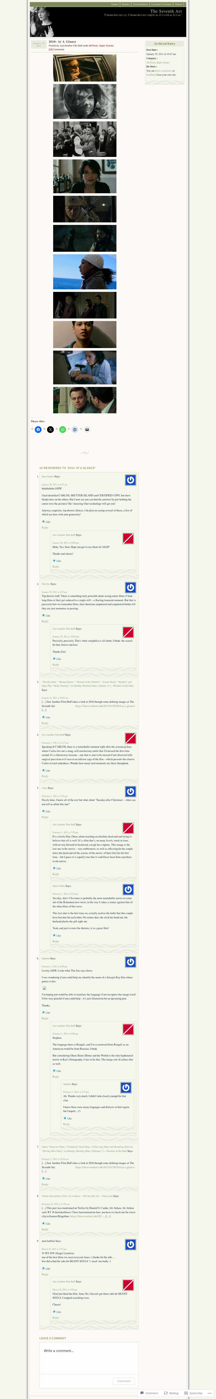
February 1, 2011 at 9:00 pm (65, 1033)
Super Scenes (106, 45)
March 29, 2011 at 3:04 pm (65, 1289)
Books (126, 4)
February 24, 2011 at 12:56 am (55, 1204)
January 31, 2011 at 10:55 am (55, 697)
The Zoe (46, 583)
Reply (45, 527)
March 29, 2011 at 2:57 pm (54, 1249)
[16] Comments (56, 49)
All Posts (93, 45)
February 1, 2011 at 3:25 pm (54, 796)
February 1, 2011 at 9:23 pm (76, 1091)
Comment (124, 1381)
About (178, 4)
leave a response (163, 70)
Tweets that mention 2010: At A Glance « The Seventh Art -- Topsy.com (77, 1196)
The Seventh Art (166, 11)
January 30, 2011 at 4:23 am (54, 484)
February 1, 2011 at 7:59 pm (65, 832)
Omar (44, 787)
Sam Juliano (48, 476)
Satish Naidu (59, 885)
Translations (140, 4)
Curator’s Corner (161, 4)
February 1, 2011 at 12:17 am (55, 742)
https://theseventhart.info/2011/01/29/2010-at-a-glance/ (105, 706)
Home (115, 4)
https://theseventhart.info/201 (86, 1216)
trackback (151, 74)
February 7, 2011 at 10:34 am (55, 1159)
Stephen (46, 958)
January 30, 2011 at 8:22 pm (54, 592)
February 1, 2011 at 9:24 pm (65, 893)
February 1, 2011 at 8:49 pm (54, 966)
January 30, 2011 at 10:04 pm (66, 542)
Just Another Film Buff (64, 534)
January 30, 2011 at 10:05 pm (66, 636)
